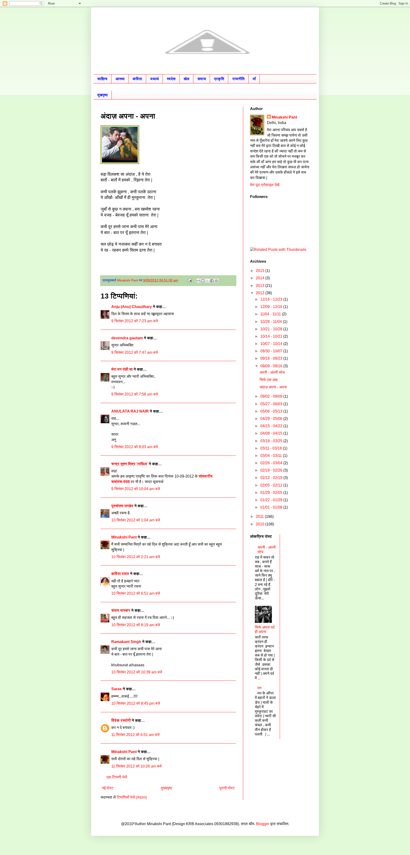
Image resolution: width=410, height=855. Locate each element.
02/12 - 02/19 (271, 478)
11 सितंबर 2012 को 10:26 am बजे (136, 766)
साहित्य (102, 79)
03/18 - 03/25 (271, 441)
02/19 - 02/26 (271, 470)
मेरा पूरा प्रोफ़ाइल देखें (264, 185)
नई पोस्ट (107, 788)
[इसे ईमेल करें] (198, 280)
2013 (260, 286)
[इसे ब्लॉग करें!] (202, 280)
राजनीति (238, 79)
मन (259, 688)
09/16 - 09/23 (271, 358)
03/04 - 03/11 (271, 456)
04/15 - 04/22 (271, 426)
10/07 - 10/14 (271, 344)
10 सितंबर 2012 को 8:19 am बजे (135, 625)
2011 (260, 517)
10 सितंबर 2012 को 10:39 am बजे (136, 672)
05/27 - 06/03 (271, 404)
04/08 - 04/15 (271, 433)
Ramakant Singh (126, 642)
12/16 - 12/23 (271, 299)
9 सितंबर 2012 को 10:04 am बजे (135, 489)
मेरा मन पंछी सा (122, 369)
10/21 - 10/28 (271, 329)
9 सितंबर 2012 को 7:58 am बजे (134, 394)
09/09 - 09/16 (271, 366)
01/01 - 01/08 (271, 507)
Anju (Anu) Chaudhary (131, 307)
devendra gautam (127, 338)
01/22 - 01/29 (271, 500)
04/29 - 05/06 (271, 419)
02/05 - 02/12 (271, 485)
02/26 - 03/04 (271, 463)
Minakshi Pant (124, 537)
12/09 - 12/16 (271, 307)
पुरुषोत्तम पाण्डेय (122, 506)
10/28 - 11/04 (271, 322)
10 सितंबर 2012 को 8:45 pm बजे (135, 703)
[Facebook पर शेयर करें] (212, 280)
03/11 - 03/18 (271, 448)
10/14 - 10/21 (271, 336)
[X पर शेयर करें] (207, 280)
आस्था (120, 79)
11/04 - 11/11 (271, 314)
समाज (201, 79)
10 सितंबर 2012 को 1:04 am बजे (135, 520)
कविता (137, 79)
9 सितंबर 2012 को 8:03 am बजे (134, 447)
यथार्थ (154, 79)
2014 (260, 278)
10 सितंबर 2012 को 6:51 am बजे (135, 593)
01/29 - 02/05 (271, 493)
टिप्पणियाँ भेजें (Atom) (132, 797)
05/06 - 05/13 (271, 411)
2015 (260, 271)
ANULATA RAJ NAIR (130, 411)
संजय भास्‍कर (121, 610)
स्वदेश (171, 79)
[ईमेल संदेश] (189, 280)
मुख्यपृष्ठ (166, 788)
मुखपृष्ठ (102, 95)
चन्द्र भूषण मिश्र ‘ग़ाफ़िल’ (129, 464)
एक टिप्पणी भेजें (117, 777)
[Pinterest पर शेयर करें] (216, 280)
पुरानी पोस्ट (227, 788)
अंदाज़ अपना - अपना (273, 387)
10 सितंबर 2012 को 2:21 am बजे (135, 557)
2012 (260, 293)
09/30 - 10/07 (271, 351)
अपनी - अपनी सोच (272, 372)
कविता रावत (120, 574)
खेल (186, 79)
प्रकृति (219, 79)
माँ (254, 79)
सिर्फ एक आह (269, 380)
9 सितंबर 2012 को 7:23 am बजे (134, 321)
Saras (116, 689)
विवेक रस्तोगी (121, 720)
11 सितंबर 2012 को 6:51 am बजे (135, 735)
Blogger (262, 824)
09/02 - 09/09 (271, 396)
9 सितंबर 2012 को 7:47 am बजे (134, 352)
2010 (260, 524)
